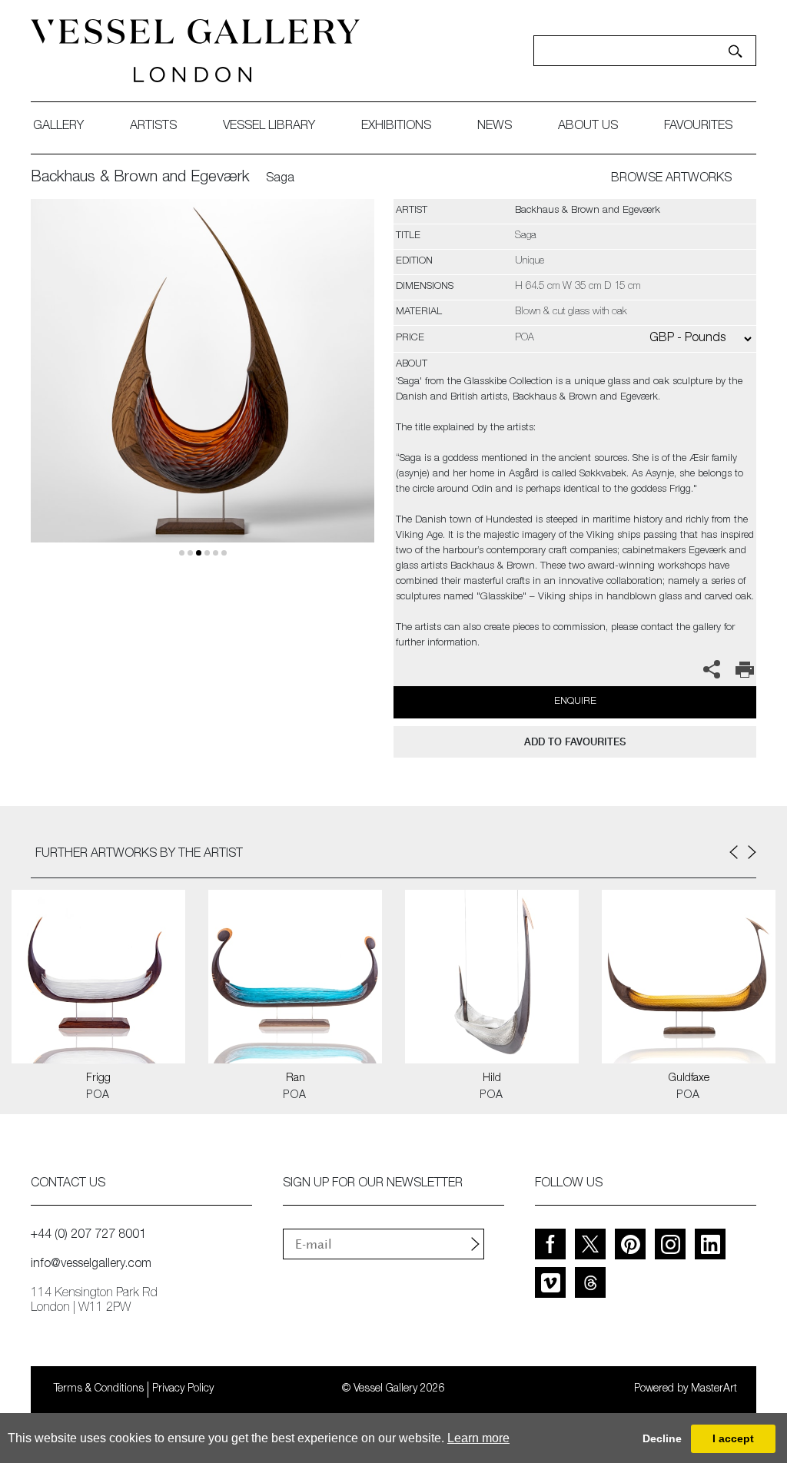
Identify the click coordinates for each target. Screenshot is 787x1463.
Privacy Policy (183, 1389)
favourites (698, 127)
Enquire (575, 702)
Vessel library (269, 127)
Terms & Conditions (99, 1389)
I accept (733, 1438)
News (494, 127)
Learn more (478, 1438)
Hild (492, 1078)
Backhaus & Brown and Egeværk (140, 178)
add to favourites (575, 742)
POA (98, 1095)
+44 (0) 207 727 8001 (88, 1235)
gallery (58, 127)
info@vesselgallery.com (91, 1265)
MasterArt (714, 1389)
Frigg (98, 1078)
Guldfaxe (689, 1078)
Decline (662, 1438)
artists (153, 127)
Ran (295, 1078)
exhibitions (396, 127)
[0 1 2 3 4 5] (202, 389)
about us (588, 127)
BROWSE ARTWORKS (671, 179)
